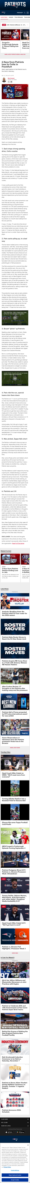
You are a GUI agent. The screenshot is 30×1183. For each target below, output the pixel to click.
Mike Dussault (11, 78)
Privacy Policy (7, 1167)
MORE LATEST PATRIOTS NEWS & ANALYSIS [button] (15, 54)
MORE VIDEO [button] (15, 953)
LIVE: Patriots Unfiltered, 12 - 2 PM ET (17, 25)
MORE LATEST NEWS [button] (15, 747)
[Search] (24, 13)
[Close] (28, 1145)
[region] (15, 1163)
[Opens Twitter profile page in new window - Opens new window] (9, 82)
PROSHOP (20, 12)
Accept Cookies (15, 1180)
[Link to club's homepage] (3, 12)
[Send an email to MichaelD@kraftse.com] (11, 82)
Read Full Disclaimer (18, 543)
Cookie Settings (15, 1170)
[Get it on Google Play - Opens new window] (20, 1133)
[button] (15, 318)
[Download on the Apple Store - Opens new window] (9, 1132)
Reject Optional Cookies (15, 1175)
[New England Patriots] (15, 1140)
